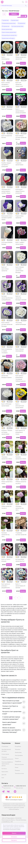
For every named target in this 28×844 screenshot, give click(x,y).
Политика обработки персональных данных (7, 763)
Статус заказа (5, 754)
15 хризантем (21, 23)
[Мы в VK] (8, 791)
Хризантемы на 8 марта (8, 38)
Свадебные (18, 761)
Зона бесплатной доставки (6, 750)
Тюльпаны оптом (19, 773)
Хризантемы (18, 752)
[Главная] (2, 2)
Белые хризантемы (7, 29)
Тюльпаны (17, 749)
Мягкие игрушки (19, 764)
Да (4, 14)
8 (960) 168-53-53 (21, 786)
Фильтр (23, 16)
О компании (5, 746)
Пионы (17, 758)
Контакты (4, 768)
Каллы (16, 767)
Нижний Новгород (7, 5)
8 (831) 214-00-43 (8, 786)
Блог (3, 777)
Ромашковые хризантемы (8, 23)
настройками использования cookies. (12, 829)
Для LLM (4, 774)
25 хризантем (5, 26)
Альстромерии (19, 755)
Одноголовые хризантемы (9, 32)
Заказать (9, 63)
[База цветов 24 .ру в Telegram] (3, 791)
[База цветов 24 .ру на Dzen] (15, 791)
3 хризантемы (14, 20)
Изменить (14, 14)
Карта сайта (5, 771)
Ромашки (17, 770)
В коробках (18, 746)
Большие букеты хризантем (9, 35)
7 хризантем (5, 20)
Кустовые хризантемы (17, 26)
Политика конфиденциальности (7, 758)
